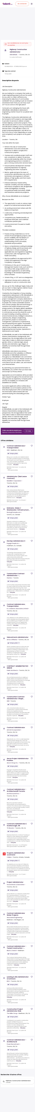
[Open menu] (32, 4)
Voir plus (15, 464)
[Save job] (32, 446)
